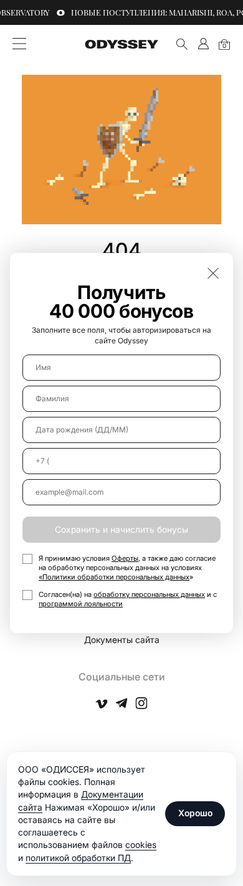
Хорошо (195, 812)
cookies (140, 844)
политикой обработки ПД (78, 857)
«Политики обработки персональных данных (114, 577)
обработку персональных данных (149, 594)
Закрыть (213, 272)
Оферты (125, 558)
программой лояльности (81, 603)
